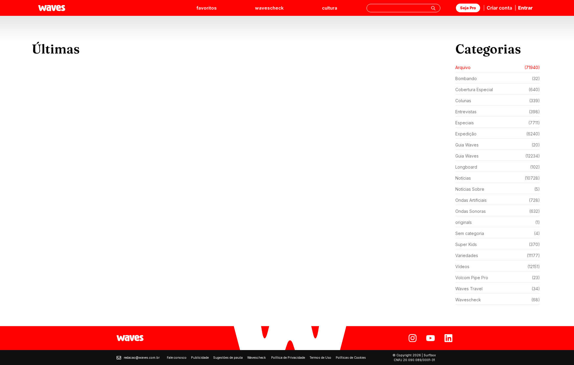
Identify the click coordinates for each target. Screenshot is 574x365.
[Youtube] (430, 338)
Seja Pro (468, 7)
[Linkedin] (448, 338)
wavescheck (269, 8)
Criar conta (499, 8)
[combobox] (403, 8)
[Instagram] (413, 338)
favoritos (206, 8)
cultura (329, 8)
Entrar (525, 8)
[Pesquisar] (433, 8)
